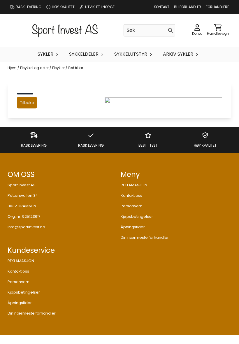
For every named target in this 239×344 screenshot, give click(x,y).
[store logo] (65, 30)
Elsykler (59, 67)
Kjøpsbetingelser (137, 216)
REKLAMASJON (134, 184)
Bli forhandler (187, 6)
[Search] (170, 30)
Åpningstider (133, 226)
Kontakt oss (131, 195)
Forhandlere (217, 6)
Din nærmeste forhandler (145, 237)
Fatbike (75, 67)
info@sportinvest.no (26, 226)
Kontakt (161, 6)
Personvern (132, 205)
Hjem (12, 67)
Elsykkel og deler (35, 67)
